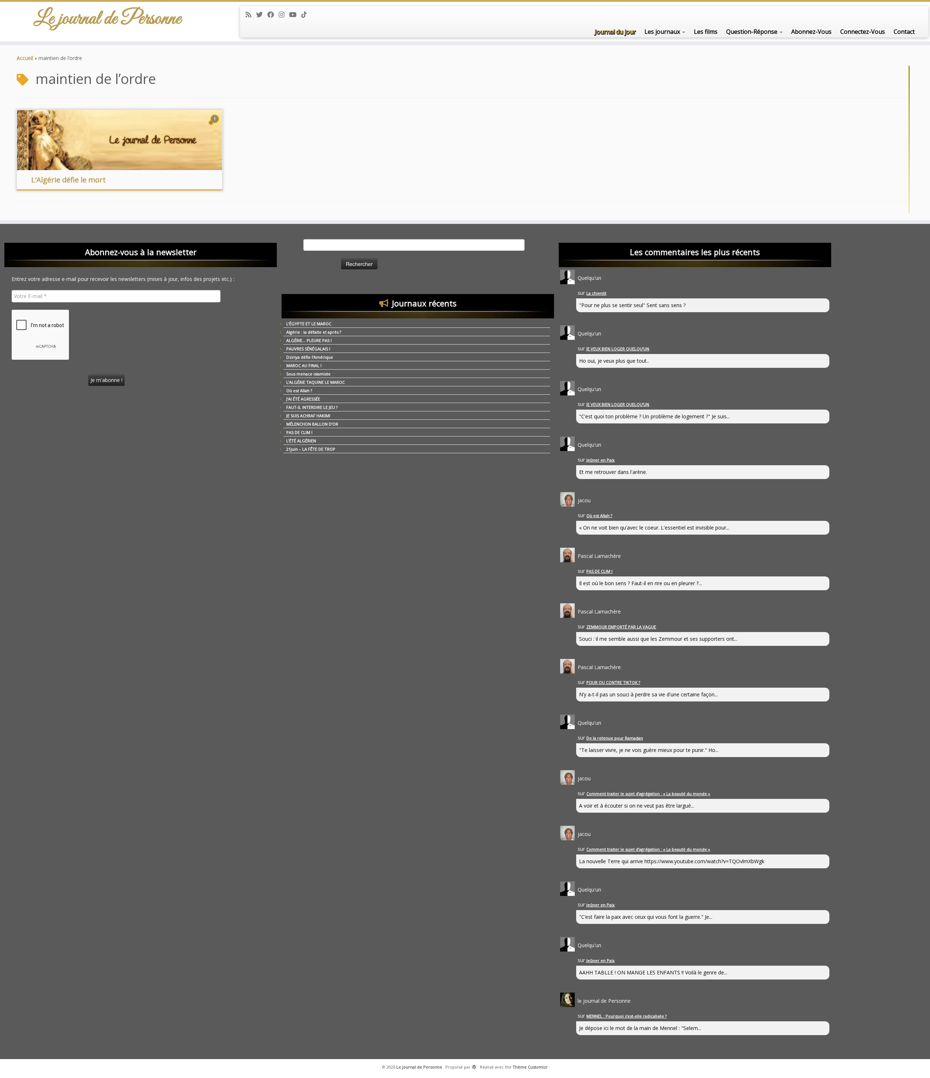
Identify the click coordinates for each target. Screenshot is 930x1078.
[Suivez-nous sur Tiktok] (306, 14)
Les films (705, 32)
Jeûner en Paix (600, 460)
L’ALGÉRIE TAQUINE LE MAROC (315, 382)
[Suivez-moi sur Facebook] (273, 14)
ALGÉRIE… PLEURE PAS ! (309, 340)
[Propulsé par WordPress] (474, 1065)
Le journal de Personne (107, 19)
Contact (904, 32)
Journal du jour (615, 32)
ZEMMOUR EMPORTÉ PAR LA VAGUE (621, 626)
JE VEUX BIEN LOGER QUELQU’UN (617, 348)
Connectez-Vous (862, 32)
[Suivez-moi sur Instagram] (284, 14)
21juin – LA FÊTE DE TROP (310, 449)
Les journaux (663, 32)
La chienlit (596, 293)
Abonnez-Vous (811, 32)
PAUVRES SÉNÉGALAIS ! (308, 348)
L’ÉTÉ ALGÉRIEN (301, 440)
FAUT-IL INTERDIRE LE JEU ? (311, 407)
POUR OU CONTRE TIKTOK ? (613, 682)
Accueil (25, 58)
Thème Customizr (530, 1067)
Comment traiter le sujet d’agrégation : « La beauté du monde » (648, 793)
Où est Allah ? (299, 390)
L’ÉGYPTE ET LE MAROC (308, 323)
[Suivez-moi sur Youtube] (295, 14)
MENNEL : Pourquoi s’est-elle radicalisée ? (626, 1016)
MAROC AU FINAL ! (304, 365)
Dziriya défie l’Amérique (309, 357)
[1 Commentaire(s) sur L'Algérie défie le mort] (215, 125)
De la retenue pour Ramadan (614, 738)
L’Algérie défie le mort (68, 180)
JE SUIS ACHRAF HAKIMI (308, 415)
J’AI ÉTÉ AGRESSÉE (303, 399)
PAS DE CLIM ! (299, 432)
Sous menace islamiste (308, 374)
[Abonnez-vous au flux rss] (251, 14)
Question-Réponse (752, 32)
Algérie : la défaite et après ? (313, 332)
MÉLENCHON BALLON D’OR (312, 424)
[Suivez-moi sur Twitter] (261, 14)
